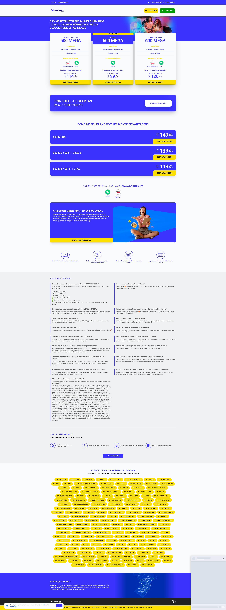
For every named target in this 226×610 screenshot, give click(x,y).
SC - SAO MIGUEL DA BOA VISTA (121, 557)
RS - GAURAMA (57, 512)
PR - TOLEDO (160, 492)
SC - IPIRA (152, 540)
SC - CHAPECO (73, 536)
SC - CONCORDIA (88, 536)
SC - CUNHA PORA (152, 536)
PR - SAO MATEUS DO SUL (69, 492)
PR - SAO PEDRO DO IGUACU (90, 492)
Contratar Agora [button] (164, 141)
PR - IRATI (56, 484)
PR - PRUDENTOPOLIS (108, 488)
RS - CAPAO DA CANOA (163, 500)
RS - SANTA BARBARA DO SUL (163, 520)
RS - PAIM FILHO (162, 516)
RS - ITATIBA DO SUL (134, 512)
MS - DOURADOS (61, 480)
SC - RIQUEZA (130, 553)
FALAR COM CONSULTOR (81, 240)
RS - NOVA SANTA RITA (127, 516)
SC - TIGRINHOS (74, 561)
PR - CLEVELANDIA (115, 480)
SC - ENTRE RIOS (63, 540)
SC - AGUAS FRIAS (63, 532)
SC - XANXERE (88, 561)
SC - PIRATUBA (99, 553)
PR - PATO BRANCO (167, 484)
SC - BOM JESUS (132, 532)
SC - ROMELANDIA (144, 553)
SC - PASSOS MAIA (68, 553)
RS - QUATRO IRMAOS (108, 520)
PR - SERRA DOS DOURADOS (111, 492)
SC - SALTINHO (158, 553)
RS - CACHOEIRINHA (115, 500)
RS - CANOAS (148, 500)
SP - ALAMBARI (127, 561)
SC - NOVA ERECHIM (103, 548)
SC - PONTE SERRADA (114, 553)
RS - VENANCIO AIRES (111, 528)
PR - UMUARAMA (94, 496)
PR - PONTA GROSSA (91, 488)
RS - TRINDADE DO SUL (81, 528)
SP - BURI (140, 561)
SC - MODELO (73, 548)
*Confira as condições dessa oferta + (71, 70)
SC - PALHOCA (152, 548)
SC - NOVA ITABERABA (120, 548)
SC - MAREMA (60, 548)
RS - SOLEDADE (164, 524)
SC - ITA (85, 544)
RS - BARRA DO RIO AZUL (161, 496)
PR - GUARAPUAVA (164, 480)
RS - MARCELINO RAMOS (79, 516)
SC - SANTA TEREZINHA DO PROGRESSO (66, 557)
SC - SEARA (153, 557)
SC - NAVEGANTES (87, 548)
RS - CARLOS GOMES (99, 504)
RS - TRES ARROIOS (63, 528)
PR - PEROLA (76, 488)
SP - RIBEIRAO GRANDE (95, 565)
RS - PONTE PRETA (91, 520)
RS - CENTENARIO (131, 504)
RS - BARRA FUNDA (61, 500)
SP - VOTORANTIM (147, 565)
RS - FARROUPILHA (150, 508)
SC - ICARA (141, 540)
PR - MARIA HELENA (106, 484)
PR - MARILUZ (121, 484)
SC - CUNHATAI (167, 536)
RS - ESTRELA (136, 508)
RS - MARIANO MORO (98, 516)
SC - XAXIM (115, 561)
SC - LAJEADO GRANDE (147, 544)
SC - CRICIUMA (137, 536)
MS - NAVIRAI (75, 480)
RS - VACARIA (96, 528)
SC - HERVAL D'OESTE (127, 540)
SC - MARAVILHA (164, 544)
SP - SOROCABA (132, 565)
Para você (53, 2)
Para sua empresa (63, 2)
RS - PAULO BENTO (75, 520)
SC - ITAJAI (96, 544)
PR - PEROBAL (64, 488)
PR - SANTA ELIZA (138, 488)
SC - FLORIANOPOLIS (97, 540)
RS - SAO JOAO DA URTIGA (100, 524)
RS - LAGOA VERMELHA (166, 512)
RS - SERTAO (129, 524)
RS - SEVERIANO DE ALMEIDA (146, 524)
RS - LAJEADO (63, 516)
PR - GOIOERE (150, 480)
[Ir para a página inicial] (57, 10)
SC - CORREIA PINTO (122, 536)
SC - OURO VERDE (137, 548)
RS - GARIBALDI (165, 508)
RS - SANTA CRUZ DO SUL (64, 524)
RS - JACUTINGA (149, 512)
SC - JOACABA (109, 544)
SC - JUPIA (121, 544)
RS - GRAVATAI (89, 512)
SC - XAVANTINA (102, 561)
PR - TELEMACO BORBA (145, 492)
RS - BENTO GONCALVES (97, 500)
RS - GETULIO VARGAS (73, 512)
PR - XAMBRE (107, 496)
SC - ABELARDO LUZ (142, 528)
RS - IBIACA (101, 512)
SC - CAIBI (165, 532)
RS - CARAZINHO (64, 504)
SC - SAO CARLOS (88, 557)
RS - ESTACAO (123, 508)
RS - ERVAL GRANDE (108, 508)
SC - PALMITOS (165, 548)
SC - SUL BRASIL (60, 561)
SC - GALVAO (112, 540)
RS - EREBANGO (79, 508)
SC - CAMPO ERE (59, 536)
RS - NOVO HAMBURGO (146, 516)
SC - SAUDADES (140, 557)
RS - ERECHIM (93, 508)
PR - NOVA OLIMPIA (135, 484)
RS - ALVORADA (120, 496)
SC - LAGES (132, 544)
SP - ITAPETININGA (78, 565)
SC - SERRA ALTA (166, 557)
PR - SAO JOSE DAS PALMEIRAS (157, 488)
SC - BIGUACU (118, 532)
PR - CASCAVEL (88, 480)
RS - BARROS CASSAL (78, 500)
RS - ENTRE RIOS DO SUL (63, 508)
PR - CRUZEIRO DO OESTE (133, 480)
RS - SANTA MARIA (82, 524)
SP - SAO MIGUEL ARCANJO (115, 565)
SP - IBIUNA (167, 561)
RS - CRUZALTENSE (160, 504)
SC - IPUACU (164, 540)
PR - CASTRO (101, 480)
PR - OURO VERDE (151, 484)
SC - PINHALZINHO (84, 553)
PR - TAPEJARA (128, 492)
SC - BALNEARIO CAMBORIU (81, 532)
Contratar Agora (70, 82)
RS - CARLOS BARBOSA (81, 504)
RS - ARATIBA (134, 496)
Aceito (59, 605)
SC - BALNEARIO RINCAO (101, 532)
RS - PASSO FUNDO (59, 520)
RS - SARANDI (117, 524)
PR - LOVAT (67, 484)
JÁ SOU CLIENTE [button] (113, 456)
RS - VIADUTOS (127, 528)
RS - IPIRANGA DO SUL (116, 512)
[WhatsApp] (174, 601)
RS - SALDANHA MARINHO (127, 520)
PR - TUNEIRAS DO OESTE (64, 496)
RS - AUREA (146, 496)
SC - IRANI (75, 544)
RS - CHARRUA (146, 504)
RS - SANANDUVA (145, 520)
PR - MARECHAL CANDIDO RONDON (86, 484)
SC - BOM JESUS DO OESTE (149, 532)
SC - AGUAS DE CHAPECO (160, 528)
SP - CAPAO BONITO (153, 561)
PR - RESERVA (124, 488)
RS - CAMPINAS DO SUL (132, 500)
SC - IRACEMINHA (62, 544)
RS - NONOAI (112, 516)
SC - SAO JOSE (103, 557)
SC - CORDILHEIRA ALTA (104, 536)
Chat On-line (152, 10)
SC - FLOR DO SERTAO (79, 540)
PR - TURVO (80, 496)
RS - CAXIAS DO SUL (115, 504)
